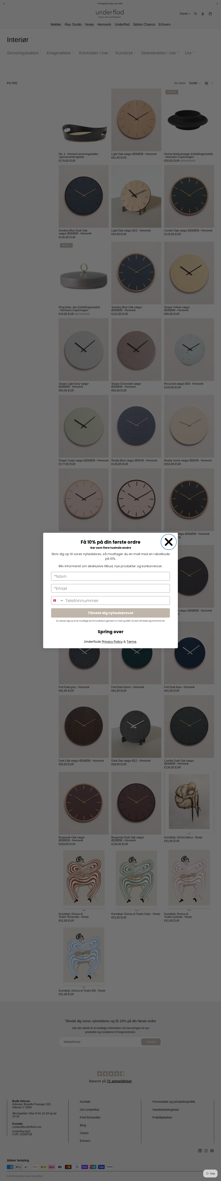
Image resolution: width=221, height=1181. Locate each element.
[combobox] (57, 600)
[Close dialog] (168, 542)
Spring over (110, 632)
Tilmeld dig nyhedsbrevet (110, 612)
